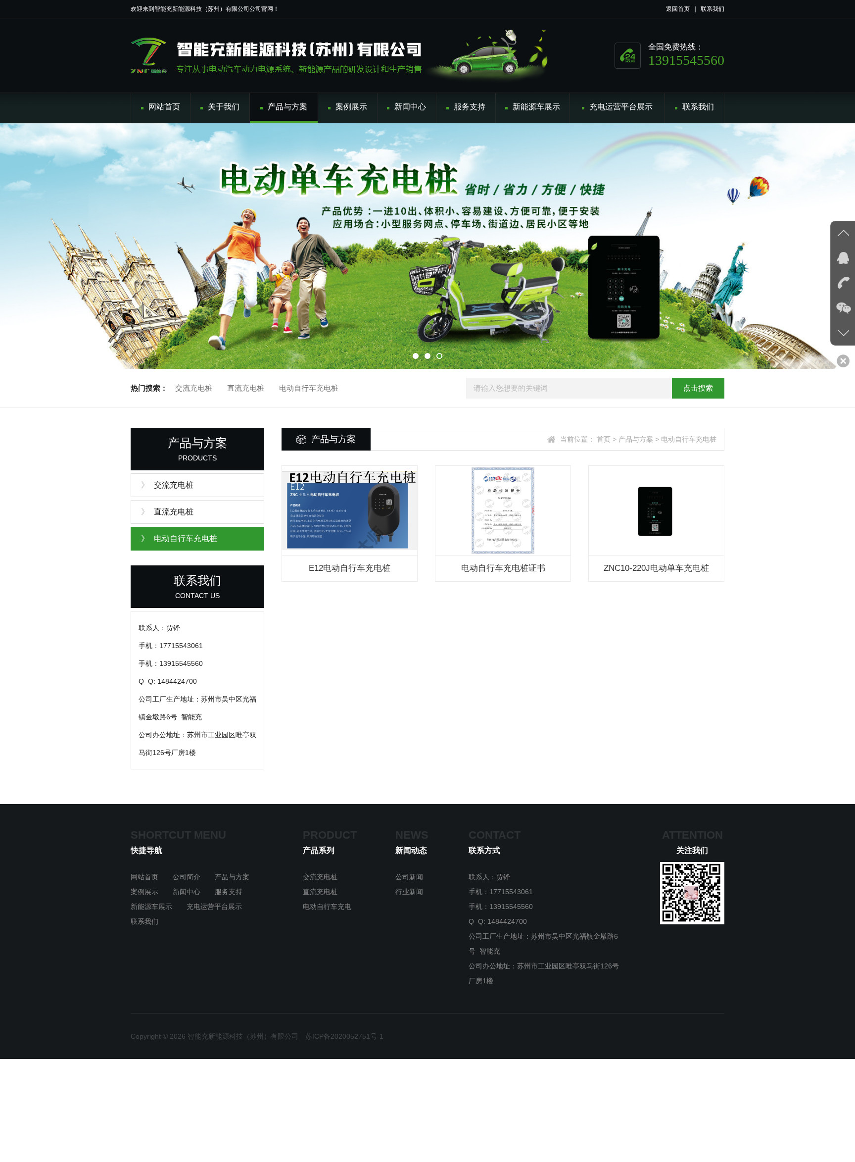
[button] (416, 356)
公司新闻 (409, 877)
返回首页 (678, 8)
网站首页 (144, 877)
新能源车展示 (151, 906)
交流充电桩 (193, 388)
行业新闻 (409, 892)
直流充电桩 (245, 388)
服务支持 (228, 892)
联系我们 (712, 8)
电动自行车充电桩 (308, 388)
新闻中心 (186, 892)
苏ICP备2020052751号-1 (344, 1036)
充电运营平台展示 (214, 906)
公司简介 (186, 877)
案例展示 (144, 892)
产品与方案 (232, 877)
